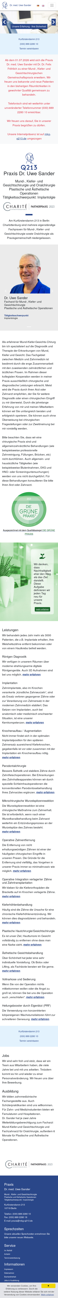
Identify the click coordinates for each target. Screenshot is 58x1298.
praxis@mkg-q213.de (22, 1220)
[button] (4, 22)
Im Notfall (8, 1250)
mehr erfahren (42, 609)
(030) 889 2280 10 (22, 1213)
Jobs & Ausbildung (11, 1280)
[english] (43, 5)
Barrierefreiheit (10, 1276)
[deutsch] (38, 5)
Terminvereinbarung (12, 1257)
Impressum (8, 1269)
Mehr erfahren (47, 1294)
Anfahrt (7, 1254)
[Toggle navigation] (52, 5)
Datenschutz (9, 1273)
